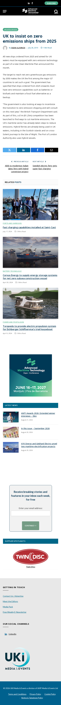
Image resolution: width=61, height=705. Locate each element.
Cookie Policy (50, 694)
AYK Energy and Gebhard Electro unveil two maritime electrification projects (39, 445)
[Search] (56, 11)
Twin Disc (30, 567)
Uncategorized (10, 30)
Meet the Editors (10, 601)
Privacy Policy (35, 694)
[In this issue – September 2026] (11, 432)
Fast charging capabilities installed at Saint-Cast (29, 227)
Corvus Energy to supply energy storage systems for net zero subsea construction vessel (30, 277)
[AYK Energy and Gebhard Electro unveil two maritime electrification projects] (11, 447)
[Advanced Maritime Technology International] (30, 11)
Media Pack (8, 607)
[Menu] (5, 11)
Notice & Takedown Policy (32, 698)
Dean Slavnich (18, 48)
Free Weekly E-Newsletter (14, 612)
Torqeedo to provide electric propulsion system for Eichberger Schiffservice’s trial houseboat (29, 328)
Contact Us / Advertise (13, 596)
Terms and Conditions (17, 694)
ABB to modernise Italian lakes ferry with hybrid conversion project (16, 168)
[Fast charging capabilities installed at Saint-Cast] (30, 204)
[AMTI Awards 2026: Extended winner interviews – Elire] (11, 417)
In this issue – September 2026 (35, 428)
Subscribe (51, 3)
